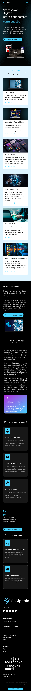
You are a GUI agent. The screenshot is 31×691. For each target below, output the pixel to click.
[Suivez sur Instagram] (10, 611)
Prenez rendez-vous (13, 315)
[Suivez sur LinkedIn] (4, 611)
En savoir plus (9, 102)
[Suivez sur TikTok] (13, 611)
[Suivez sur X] (16, 611)
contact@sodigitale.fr (9, 674)
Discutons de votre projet (12, 39)
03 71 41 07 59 (7, 676)
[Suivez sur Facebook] (7, 611)
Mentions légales (12, 684)
